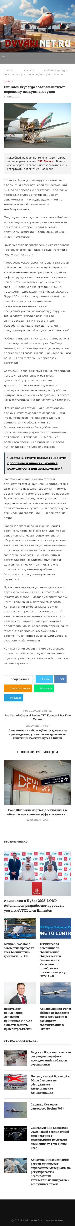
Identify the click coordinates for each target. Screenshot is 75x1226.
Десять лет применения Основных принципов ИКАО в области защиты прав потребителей (18, 1019)
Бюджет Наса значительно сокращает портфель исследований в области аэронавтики (51, 1058)
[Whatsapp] (37, 1207)
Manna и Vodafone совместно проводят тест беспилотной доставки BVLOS (19, 950)
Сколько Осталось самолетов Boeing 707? (47, 1106)
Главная (9, 70)
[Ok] (47, 1207)
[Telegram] (42, 1207)
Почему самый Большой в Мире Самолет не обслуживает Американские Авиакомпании (50, 1084)
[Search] (71, 58)
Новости (28, 70)
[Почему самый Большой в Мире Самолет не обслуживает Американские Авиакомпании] (15, 1082)
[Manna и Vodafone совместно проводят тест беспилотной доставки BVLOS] (20, 928)
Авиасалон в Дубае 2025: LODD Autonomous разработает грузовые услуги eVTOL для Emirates (34, 905)
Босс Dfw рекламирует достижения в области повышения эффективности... (37, 812)
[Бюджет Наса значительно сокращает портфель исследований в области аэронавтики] (15, 1058)
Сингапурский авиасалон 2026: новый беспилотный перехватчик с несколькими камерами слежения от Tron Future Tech (50, 1138)
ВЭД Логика (45, 161)
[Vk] (32, 1207)
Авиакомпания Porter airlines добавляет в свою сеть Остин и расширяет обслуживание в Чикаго (55, 1019)
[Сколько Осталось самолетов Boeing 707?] (15, 1110)
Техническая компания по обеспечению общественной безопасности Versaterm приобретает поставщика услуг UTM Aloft (53, 960)
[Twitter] (27, 1207)
